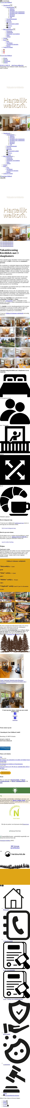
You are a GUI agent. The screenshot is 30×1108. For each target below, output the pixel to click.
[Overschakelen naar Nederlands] (6, 61)
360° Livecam (15, 846)
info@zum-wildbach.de (17, 65)
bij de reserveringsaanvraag (9, 528)
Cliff (11, 144)
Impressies (9, 149)
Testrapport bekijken (5, 840)
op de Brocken (15, 848)
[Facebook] (1, 886)
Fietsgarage (9, 157)
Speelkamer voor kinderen (13, 160)
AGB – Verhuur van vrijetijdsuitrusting (13, 999)
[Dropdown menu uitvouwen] (11, 133)
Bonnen (8, 172)
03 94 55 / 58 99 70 (5, 65)
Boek (9, 154)
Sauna (8, 162)
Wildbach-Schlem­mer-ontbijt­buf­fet (14, 313)
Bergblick (12, 143)
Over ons (8, 147)
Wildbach (12, 136)
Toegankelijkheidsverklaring (12, 1095)
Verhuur (8, 163)
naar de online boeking (7, 542)
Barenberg (12, 142)
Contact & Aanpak (8, 173)
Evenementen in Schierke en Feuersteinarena (11, 764)
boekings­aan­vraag (19, 523)
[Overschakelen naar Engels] (5, 59)
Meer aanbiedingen (8, 156)
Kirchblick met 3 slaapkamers (17, 140)
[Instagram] (3, 886)
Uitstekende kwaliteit (13, 151)
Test (1, 757)
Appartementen (10, 134)
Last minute (6, 241)
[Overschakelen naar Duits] (5, 58)
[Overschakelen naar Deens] (5, 62)
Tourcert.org (25, 824)
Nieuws (10, 153)
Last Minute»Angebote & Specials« (12, 170)
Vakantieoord (6, 133)
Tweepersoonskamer (11, 146)
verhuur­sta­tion (9, 300)
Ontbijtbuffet (9, 159)
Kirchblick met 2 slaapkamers (17, 139)
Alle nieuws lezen (5, 772)
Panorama (12, 137)
